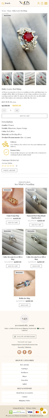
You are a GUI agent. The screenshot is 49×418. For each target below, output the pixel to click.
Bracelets (24, 380)
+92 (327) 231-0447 (24, 342)
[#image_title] (7, 79)
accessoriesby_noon (24, 325)
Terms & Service (18, 408)
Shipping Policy (24, 400)
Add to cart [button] (13, 222)
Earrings (24, 369)
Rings (9, 11)
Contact (24, 397)
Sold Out (36, 266)
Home (4, 11)
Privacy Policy (31, 408)
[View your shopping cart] (42, 3)
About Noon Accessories (24, 393)
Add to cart (24, 116)
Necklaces (24, 372)
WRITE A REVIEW (9, 170)
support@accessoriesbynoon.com (24, 344)
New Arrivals (24, 365)
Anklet (24, 384)
